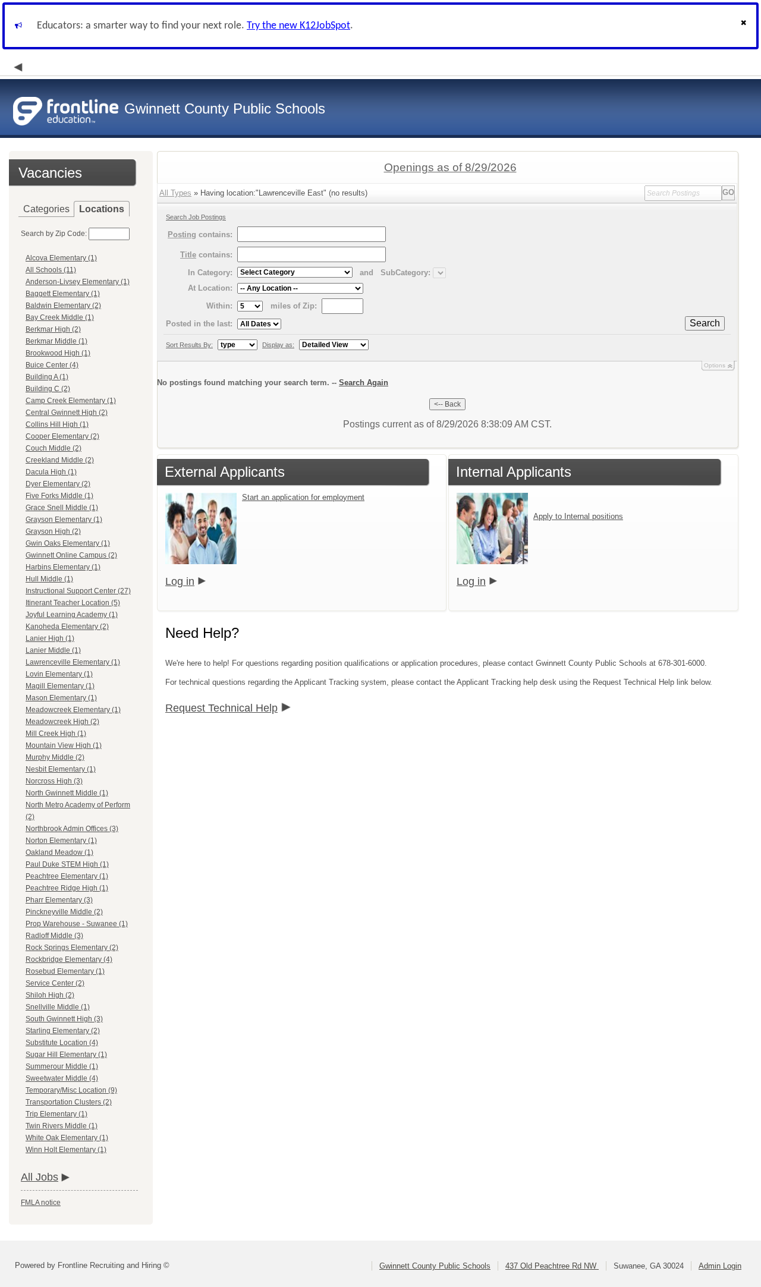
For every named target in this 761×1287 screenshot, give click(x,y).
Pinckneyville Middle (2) (64, 912)
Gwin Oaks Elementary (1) (68, 543)
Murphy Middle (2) (55, 757)
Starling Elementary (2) (63, 1031)
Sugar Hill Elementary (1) (66, 1054)
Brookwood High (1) (58, 353)
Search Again (363, 382)
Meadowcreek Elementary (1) (73, 710)
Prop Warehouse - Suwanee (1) (77, 924)
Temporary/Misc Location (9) (71, 1090)
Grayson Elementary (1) (64, 519)
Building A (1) (47, 377)
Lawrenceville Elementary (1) (73, 662)
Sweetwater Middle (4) (62, 1078)
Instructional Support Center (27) (78, 591)
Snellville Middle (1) (58, 1007)
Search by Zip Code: (54, 233)
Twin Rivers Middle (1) (62, 1126)
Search (705, 323)
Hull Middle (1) (49, 579)
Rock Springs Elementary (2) (72, 947)
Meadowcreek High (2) (62, 722)
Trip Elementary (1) (56, 1114)
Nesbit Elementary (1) (61, 769)
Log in (179, 581)
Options (714, 365)
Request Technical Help (221, 708)
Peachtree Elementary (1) (67, 876)
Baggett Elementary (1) (63, 294)
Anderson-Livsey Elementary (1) (78, 282)
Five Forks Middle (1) (59, 496)
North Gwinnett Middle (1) (67, 793)
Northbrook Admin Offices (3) (72, 829)
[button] (745, 26)
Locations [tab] (101, 209)
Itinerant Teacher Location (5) (73, 603)
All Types (175, 192)
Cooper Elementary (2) (62, 436)
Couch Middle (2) (53, 448)
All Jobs (39, 1177)
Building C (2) (48, 389)
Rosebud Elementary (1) (65, 971)
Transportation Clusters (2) (69, 1102)
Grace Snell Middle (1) (62, 508)
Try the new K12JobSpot (298, 26)
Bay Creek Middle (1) (60, 317)
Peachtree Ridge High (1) (67, 888)
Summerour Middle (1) (62, 1066)
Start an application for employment (303, 497)
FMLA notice (41, 1202)
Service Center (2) (55, 983)
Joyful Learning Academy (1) (72, 615)
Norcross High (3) (54, 781)
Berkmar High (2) (53, 329)
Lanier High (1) (50, 638)
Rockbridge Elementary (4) (69, 959)
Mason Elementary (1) (61, 698)
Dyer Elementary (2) (58, 484)
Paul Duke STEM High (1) (67, 864)
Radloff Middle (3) (54, 936)
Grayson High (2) (53, 531)
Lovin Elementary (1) (59, 674)
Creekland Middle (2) (60, 460)
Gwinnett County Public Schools (434, 1265)
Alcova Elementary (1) (61, 258)
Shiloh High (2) (50, 995)
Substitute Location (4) (62, 1043)
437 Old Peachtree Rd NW (552, 1265)
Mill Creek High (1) (56, 733)
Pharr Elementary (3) (59, 900)
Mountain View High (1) (64, 745)
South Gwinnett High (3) (64, 1019)
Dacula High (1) (51, 472)
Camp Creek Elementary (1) (71, 401)
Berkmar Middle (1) (56, 341)
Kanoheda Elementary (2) (67, 626)
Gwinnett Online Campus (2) (71, 555)
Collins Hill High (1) (57, 424)
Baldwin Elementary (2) (63, 305)
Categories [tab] (46, 209)
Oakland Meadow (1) (59, 852)
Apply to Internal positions (578, 516)
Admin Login (720, 1265)
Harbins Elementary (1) (63, 567)
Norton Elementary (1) (61, 840)
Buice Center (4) (52, 365)
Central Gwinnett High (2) (67, 412)
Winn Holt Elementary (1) (66, 1150)
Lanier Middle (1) (53, 650)
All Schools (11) (51, 270)
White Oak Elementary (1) (67, 1138)
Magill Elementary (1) (60, 686)
